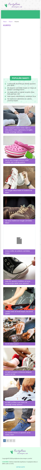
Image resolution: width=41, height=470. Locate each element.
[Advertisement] (20, 49)
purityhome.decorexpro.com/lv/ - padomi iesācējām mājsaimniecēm (20, 6)
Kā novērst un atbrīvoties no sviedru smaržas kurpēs (19, 100)
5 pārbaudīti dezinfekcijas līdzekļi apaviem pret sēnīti (21, 84)
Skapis (11, 21)
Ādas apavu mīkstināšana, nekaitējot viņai (21, 96)
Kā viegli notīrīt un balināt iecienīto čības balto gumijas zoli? (20, 93)
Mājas (5, 21)
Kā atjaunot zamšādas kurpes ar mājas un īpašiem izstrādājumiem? (21, 89)
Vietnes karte (20, 467)
